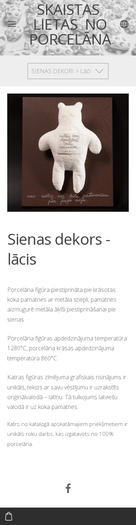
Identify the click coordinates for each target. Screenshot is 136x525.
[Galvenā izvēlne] (12, 24)
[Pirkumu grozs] (8, 516)
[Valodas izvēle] (124, 24)
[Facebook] (68, 488)
